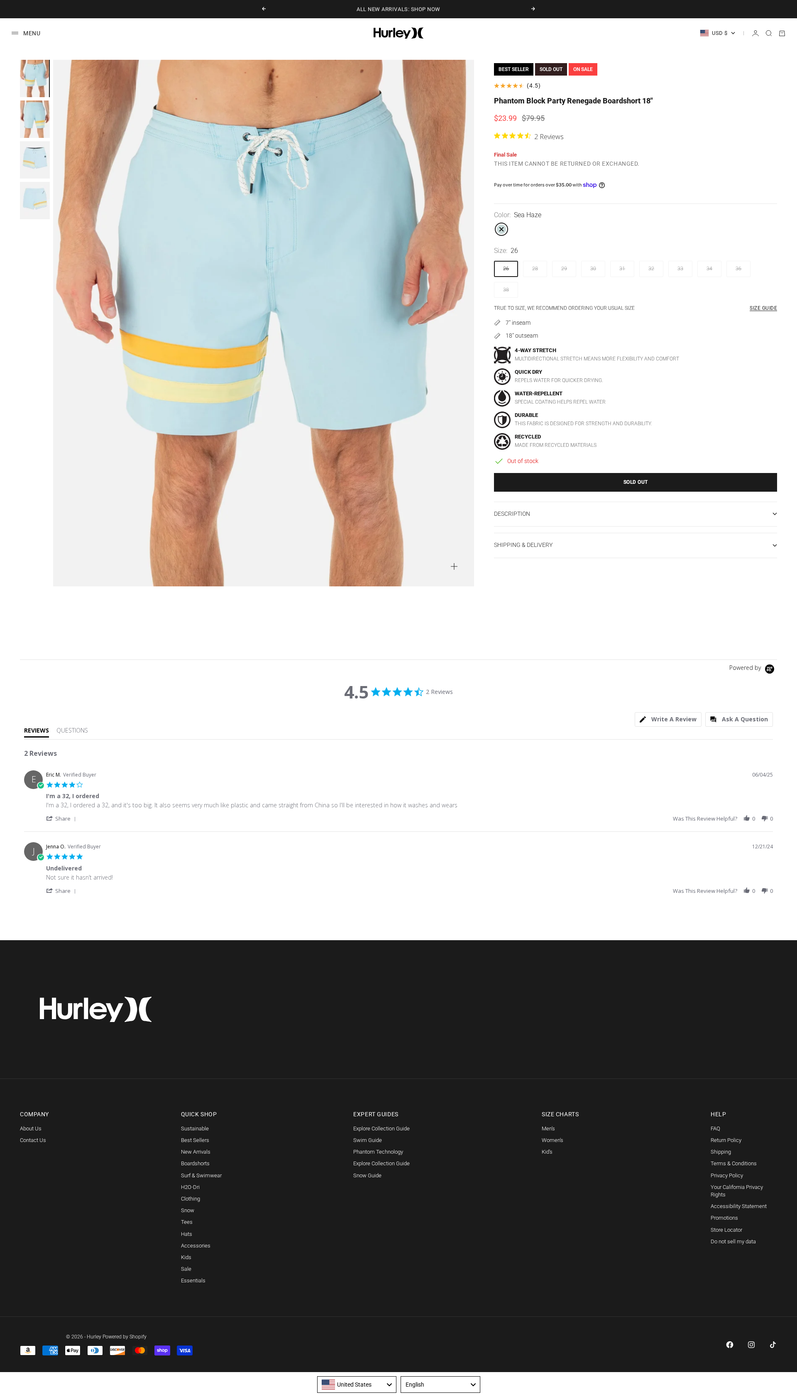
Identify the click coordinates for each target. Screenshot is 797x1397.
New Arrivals (195, 1152)
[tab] (668, 719)
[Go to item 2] (35, 119)
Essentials (193, 1280)
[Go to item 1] (35, 78)
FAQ (715, 1128)
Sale (186, 1269)
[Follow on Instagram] (751, 1345)
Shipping (721, 1152)
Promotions (724, 1218)
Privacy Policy (727, 1175)
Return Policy (726, 1140)
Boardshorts (195, 1163)
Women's (552, 1140)
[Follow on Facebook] (730, 1345)
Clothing (190, 1199)
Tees (187, 1222)
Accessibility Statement (739, 1206)
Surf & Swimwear (201, 1175)
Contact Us (33, 1140)
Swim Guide (367, 1140)
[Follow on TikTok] (773, 1345)
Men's (548, 1128)
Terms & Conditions (734, 1163)
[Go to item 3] (35, 160)
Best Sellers (195, 1140)
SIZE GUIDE (763, 308)
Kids (186, 1257)
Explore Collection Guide (381, 1128)
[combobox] (357, 1384)
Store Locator (726, 1230)
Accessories (195, 1246)
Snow (187, 1210)
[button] (62, 818)
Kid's (547, 1152)
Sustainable (195, 1128)
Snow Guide (367, 1175)
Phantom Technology (378, 1152)
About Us (31, 1128)
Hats (186, 1234)
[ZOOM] (454, 566)
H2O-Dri (190, 1187)
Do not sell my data (733, 1241)
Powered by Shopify (125, 1337)
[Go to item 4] (35, 200)
